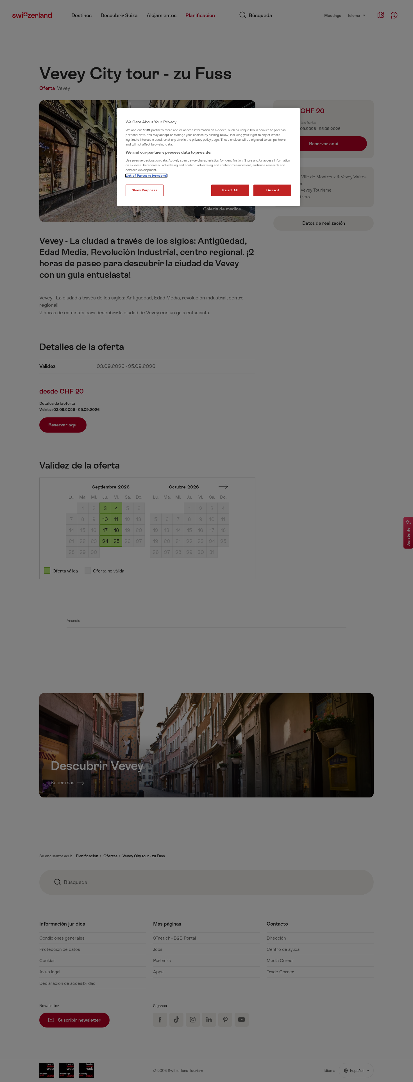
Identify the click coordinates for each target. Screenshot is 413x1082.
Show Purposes (144, 190)
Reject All (230, 190)
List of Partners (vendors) (146, 176)
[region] (208, 157)
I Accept (272, 190)
